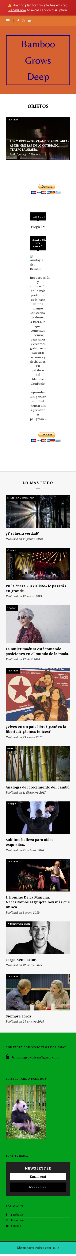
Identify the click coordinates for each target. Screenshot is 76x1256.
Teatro (12, 119)
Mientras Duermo (20, 497)
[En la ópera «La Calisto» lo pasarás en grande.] (38, 564)
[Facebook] (18, 21)
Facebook (17, 1214)
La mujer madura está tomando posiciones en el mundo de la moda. (37, 651)
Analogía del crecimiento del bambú (38, 787)
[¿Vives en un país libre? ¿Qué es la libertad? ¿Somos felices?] (38, 694)
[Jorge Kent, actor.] (38, 937)
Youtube (16, 1226)
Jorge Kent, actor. (21, 959)
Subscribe (38, 1186)
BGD (10, 748)
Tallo (11, 607)
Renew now (17, 10)
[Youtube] (30, 21)
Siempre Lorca (18, 1016)
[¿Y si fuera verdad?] (38, 511)
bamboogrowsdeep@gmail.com (35, 1057)
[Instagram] (24, 21)
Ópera (12, 550)
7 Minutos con (18, 924)
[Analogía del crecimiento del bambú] (38, 763)
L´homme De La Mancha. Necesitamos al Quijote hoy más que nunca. (38, 902)
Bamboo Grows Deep (38, 60)
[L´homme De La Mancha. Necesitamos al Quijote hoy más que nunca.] (38, 875)
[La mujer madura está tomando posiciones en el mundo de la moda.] (38, 624)
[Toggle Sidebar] (8, 21)
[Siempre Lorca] (38, 992)
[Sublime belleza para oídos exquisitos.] (38, 817)
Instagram (17, 1220)
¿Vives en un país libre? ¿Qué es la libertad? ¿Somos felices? (36, 729)
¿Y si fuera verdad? (22, 533)
